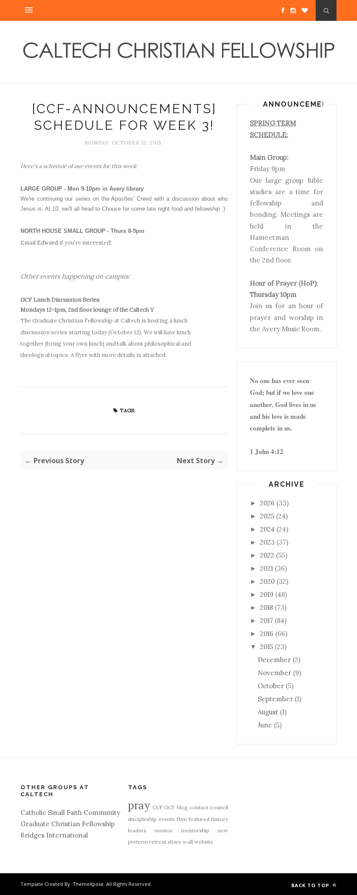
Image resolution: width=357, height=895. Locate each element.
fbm (182, 819)
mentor (164, 830)
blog (182, 807)
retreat (157, 841)
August (268, 712)
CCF (157, 807)
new (223, 830)
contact (199, 807)
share (175, 841)
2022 (267, 555)
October (271, 686)
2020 (267, 581)
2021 (266, 568)
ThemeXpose (88, 884)
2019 (266, 594)
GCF (169, 807)
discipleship (142, 819)
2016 (266, 633)
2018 (266, 607)
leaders (137, 830)
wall (188, 841)
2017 (266, 620)
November (274, 673)
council (219, 807)
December (274, 660)
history (219, 819)
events (166, 819)
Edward (47, 242)
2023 (267, 542)
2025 (267, 516)
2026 (267, 503)
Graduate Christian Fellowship (67, 824)
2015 (266, 647)
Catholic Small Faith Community (70, 812)
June (265, 725)
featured (199, 819)
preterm (138, 841)
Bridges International (54, 835)
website (203, 841)
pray (139, 805)
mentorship (195, 830)
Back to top (311, 885)
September (275, 699)
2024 (267, 529)
